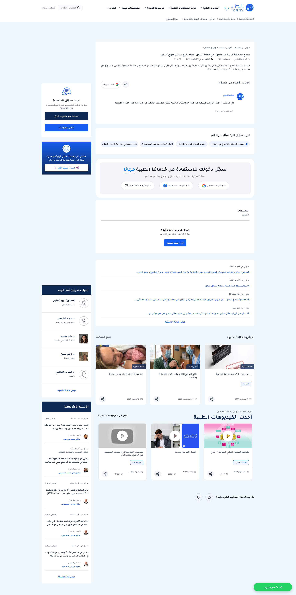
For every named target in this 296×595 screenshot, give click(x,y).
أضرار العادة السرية (185, 452)
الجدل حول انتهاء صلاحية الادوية (233, 374)
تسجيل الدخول (49, 7)
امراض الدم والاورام (65, 322)
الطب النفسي (68, 304)
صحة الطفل (50, 418)
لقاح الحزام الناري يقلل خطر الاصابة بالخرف (178, 375)
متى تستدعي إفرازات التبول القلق (119, 144)
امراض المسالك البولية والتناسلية (199, 19)
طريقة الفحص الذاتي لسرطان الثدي (230, 452)
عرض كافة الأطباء (66, 390)
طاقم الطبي (228, 95)
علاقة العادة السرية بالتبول (191, 144)
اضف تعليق (172, 243)
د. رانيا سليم (68, 336)
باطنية (72, 375)
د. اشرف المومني (65, 372)
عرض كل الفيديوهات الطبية (113, 415)
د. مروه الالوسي (66, 318)
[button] (209, 8)
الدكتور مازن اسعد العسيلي (70, 472)
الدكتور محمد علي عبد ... (71, 439)
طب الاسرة (69, 358)
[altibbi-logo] (239, 7)
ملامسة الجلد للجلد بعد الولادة (126, 374)
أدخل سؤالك (66, 127)
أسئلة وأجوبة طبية (227, 19)
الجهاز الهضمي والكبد (64, 340)
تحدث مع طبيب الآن (66, 116)
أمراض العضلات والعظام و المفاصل (73, 452)
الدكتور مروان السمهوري (71, 504)
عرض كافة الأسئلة (175, 322)
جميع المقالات (103, 336)
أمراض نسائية (50, 483)
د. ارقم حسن (68, 354)
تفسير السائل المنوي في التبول (227, 144)
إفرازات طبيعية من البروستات (157, 144)
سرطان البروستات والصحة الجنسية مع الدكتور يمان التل (123, 453)
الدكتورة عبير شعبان (64, 300)
